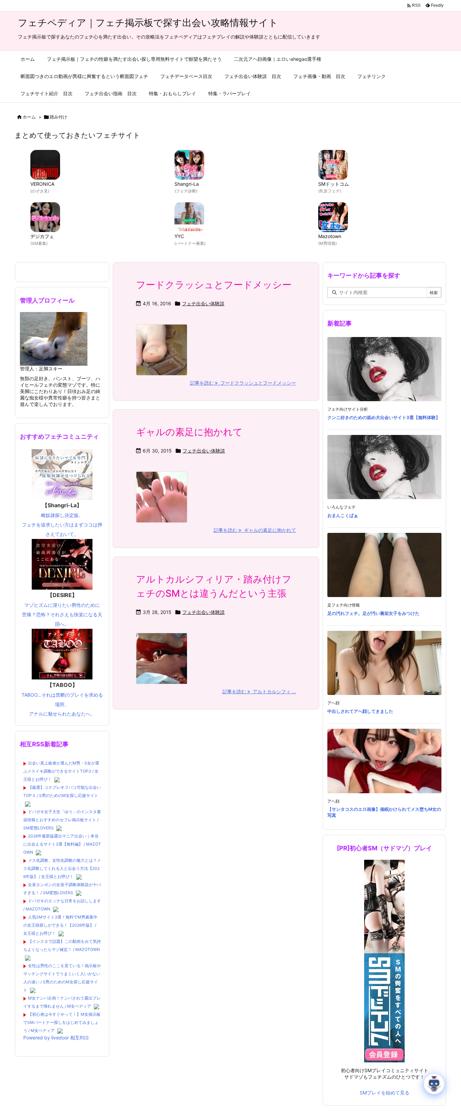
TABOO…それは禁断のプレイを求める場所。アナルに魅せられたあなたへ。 (62, 699)
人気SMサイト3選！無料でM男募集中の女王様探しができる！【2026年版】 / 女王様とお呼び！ (60, 925)
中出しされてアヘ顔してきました (360, 711)
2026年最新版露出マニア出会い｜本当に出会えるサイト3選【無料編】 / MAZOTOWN (62, 844)
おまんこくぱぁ (342, 515)
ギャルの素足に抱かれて (189, 432)
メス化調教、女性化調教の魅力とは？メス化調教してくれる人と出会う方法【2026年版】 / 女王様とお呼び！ (62, 868)
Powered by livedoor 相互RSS (56, 1037)
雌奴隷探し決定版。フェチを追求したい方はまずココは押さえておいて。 (62, 519)
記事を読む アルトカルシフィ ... (259, 691)
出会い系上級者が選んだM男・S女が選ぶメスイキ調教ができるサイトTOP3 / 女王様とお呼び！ (61, 771)
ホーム (29, 117)
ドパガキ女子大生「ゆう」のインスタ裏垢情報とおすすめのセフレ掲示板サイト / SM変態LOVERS (62, 819)
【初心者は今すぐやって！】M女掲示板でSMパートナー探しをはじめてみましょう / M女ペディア (62, 1022)
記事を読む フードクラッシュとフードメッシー (243, 383)
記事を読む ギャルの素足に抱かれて (255, 530)
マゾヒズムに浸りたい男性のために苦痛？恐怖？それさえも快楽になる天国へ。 (62, 609)
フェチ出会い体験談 (203, 303)
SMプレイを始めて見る (384, 1092)
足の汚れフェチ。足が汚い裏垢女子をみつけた (373, 613)
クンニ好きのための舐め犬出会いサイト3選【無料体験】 (383, 417)
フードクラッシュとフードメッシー (214, 284)
